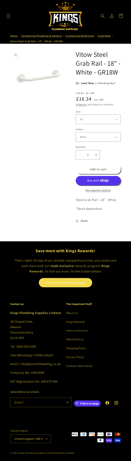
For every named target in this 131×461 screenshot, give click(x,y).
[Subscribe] (67, 402)
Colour (79, 129)
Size (78, 111)
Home (14, 36)
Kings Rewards (75, 322)
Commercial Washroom (79, 36)
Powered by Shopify (64, 452)
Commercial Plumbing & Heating (41, 36)
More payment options (98, 190)
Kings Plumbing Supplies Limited (36, 452)
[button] (8, 15)
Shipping (81, 104)
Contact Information (79, 366)
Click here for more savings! (65, 283)
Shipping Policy (76, 348)
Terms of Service (77, 330)
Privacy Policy (75, 357)
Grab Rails (104, 36)
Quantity (81, 147)
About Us (72, 313)
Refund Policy (75, 339)
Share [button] (84, 221)
